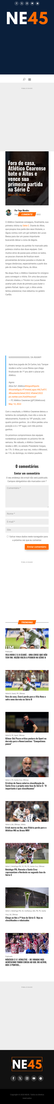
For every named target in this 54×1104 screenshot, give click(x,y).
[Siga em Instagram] (27, 3)
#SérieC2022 (37, 393)
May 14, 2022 (15, 404)
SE (10, 915)
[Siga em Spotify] (37, 3)
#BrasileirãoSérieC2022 (19, 393)
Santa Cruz (18, 780)
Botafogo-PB (16, 866)
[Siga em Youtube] (32, 3)
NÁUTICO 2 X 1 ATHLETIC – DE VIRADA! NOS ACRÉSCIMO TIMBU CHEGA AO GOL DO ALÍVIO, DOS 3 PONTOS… (26, 962)
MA (34, 911)
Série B (8, 693)
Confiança (28, 911)
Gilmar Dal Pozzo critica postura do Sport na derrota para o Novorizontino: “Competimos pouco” (25, 741)
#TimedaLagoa (29, 389)
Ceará (13, 693)
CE (16, 195)
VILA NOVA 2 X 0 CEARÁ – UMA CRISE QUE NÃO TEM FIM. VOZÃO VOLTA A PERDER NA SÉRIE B (26, 656)
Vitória (23, 824)
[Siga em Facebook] (16, 3)
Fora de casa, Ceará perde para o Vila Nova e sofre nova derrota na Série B (25, 698)
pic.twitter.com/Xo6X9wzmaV (22, 397)
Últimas (22, 195)
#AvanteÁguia (15, 389)
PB (25, 866)
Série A (8, 824)
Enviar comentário (36, 546)
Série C (11, 195)
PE (17, 693)
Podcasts (8, 652)
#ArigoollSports (32, 386)
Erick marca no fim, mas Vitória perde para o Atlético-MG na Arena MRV (25, 829)
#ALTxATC (42, 389)
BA (12, 824)
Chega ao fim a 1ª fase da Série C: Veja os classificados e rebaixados (24, 919)
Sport (16, 735)
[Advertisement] (27, 51)
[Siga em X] (22, 3)
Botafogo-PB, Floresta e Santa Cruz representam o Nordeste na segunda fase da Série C (25, 872)
